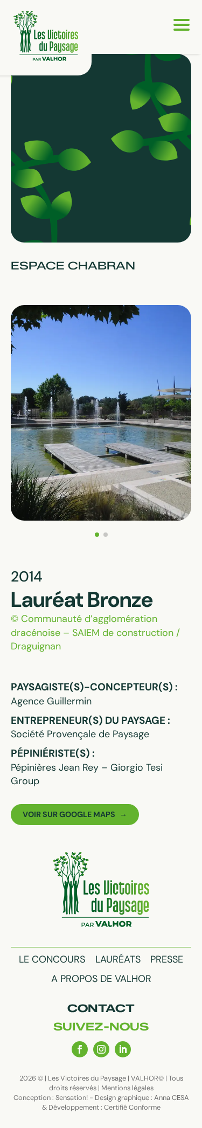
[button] (97, 534)
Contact (101, 1008)
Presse (166, 959)
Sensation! (71, 1097)
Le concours (52, 959)
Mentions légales (127, 1087)
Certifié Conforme (132, 1107)
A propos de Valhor (101, 978)
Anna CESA (171, 1097)
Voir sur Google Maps (69, 814)
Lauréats (118, 959)
